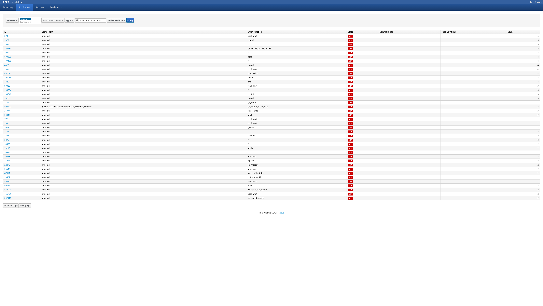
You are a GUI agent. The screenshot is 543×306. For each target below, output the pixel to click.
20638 (7, 156)
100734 (7, 90)
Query (130, 20)
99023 (7, 85)
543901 (7, 189)
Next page (25, 205)
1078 (6, 127)
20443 (7, 115)
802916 (7, 198)
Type (68, 20)
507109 (7, 106)
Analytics (12, 2)
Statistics (55, 7)
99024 (7, 181)
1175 (6, 131)
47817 (7, 173)
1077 (6, 40)
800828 (7, 56)
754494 (7, 48)
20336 (7, 152)
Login (539, 2)
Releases (11, 20)
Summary (8, 7)
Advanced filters (117, 20)
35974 (7, 110)
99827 (7, 185)
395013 (7, 77)
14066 (7, 144)
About (281, 213)
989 (6, 123)
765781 (7, 194)
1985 (6, 44)
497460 (7, 61)
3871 (6, 102)
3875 (6, 140)
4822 (6, 65)
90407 (7, 177)
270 (6, 36)
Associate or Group (52, 20)
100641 (7, 94)
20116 (7, 148)
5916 (6, 98)
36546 (7, 169)
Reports (39, 7)
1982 (6, 69)
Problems (24, 7)
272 (6, 119)
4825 (6, 81)
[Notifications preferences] (530, 2)
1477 (6, 135)
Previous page (11, 205)
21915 (7, 160)
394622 (7, 52)
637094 (7, 73)
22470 (7, 164)
